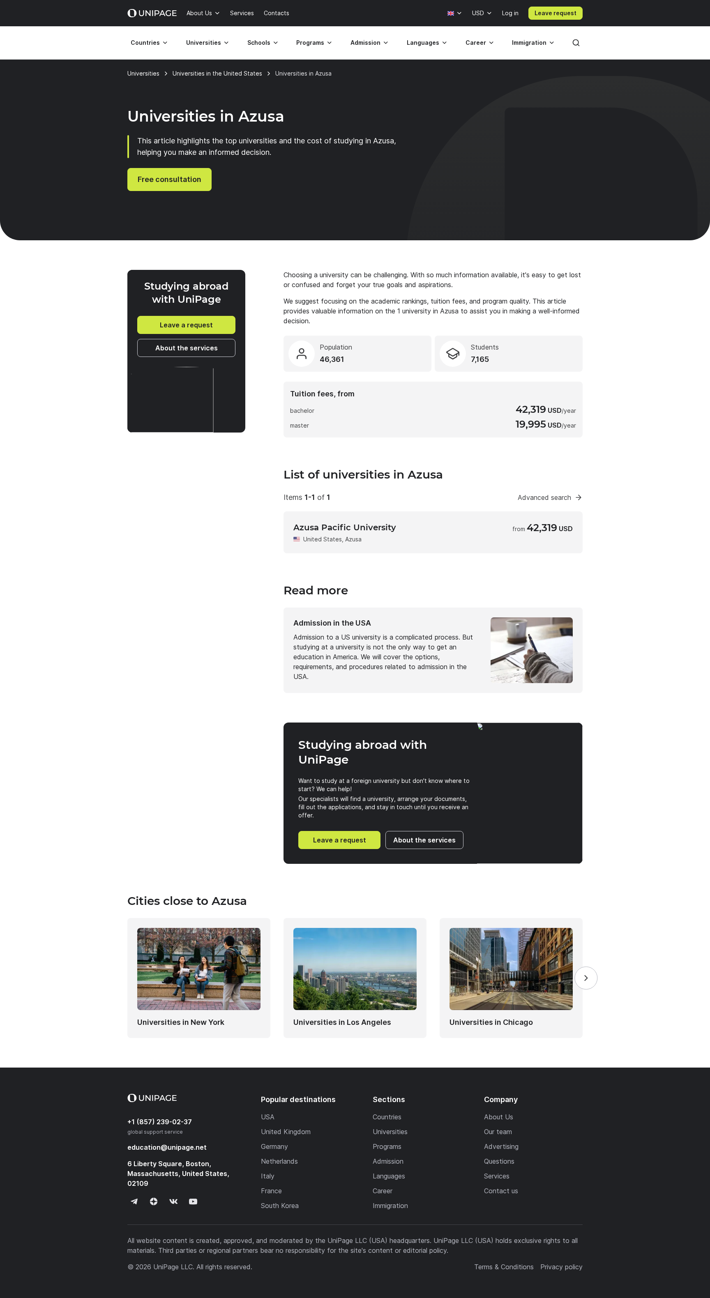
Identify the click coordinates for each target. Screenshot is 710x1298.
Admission (365, 42)
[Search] (576, 42)
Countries (145, 42)
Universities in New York (180, 1022)
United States (322, 539)
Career (476, 42)
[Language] (455, 13)
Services (242, 12)
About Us (199, 12)
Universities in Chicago (491, 1022)
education (167, 1147)
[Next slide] (585, 978)
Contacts (276, 12)
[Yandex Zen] (153, 1201)
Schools (258, 42)
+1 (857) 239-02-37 (159, 1122)
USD (478, 12)
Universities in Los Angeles (342, 1022)
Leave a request (186, 325)
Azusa (353, 539)
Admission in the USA (332, 623)
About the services (186, 348)
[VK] (173, 1201)
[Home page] (152, 13)
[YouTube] (193, 1201)
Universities (203, 42)
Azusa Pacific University (344, 527)
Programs (310, 42)
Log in (510, 12)
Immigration (529, 42)
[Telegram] (134, 1201)
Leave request (555, 12)
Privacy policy (561, 1267)
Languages (423, 42)
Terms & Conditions (504, 1267)
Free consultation (169, 179)
